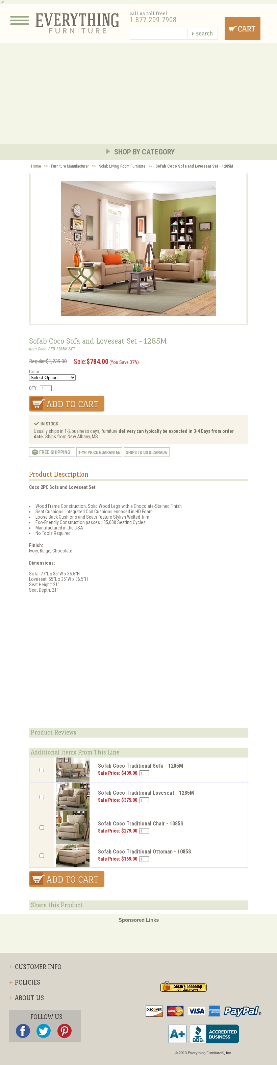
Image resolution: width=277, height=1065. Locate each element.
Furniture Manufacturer (70, 166)
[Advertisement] (138, 93)
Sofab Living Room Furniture (122, 166)
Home (36, 166)
